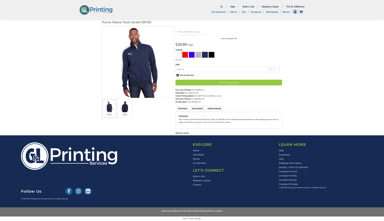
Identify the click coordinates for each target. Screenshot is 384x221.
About (196, 150)
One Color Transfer (183, 99)
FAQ (281, 159)
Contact (197, 184)
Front (109, 114)
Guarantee (284, 154)
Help (232, 6)
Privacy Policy (186, 211)
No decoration (181, 102)
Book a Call (248, 6)
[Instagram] (78, 191)
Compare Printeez (288, 184)
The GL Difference (295, 6)
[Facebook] (68, 191)
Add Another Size (187, 75)
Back (125, 114)
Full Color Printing (183, 90)
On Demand (199, 163)
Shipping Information (290, 163)
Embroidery (180, 93)
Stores (196, 159)
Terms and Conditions (170, 211)
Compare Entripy (288, 180)
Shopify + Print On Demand (293, 167)
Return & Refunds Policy (203, 211)
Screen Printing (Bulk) (184, 96)
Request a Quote (270, 6)
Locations (218, 211)
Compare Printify (288, 175)
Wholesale (198, 154)
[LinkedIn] (88, 191)
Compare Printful (288, 171)
